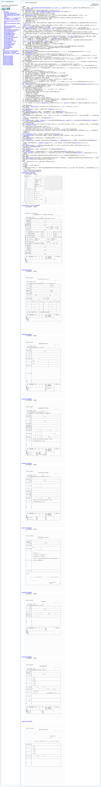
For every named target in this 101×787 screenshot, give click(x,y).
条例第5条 (27, 84)
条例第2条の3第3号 (29, 15)
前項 (24, 41)
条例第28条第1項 (64, 140)
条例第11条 (28, 115)
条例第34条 (28, 149)
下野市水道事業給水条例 (48, 11)
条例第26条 (28, 140)
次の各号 (55, 37)
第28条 (47, 142)
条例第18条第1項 (29, 134)
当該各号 (46, 41)
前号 (34, 48)
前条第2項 (43, 102)
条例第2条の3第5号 (29, 27)
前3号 (26, 36)
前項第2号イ (26, 25)
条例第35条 (28, 151)
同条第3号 (94, 120)
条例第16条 (28, 137)
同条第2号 (68, 120)
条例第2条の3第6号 (29, 51)
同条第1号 (42, 120)
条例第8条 (28, 109)
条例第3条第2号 (28, 54)
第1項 (65, 102)
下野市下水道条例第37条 (48, 7)
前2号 (26, 22)
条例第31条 (28, 145)
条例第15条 (28, 120)
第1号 (72, 37)
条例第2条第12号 (29, 10)
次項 (53, 27)
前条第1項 (33, 106)
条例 (74, 7)
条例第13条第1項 (29, 111)
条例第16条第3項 (29, 157)
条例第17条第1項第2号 (31, 124)
